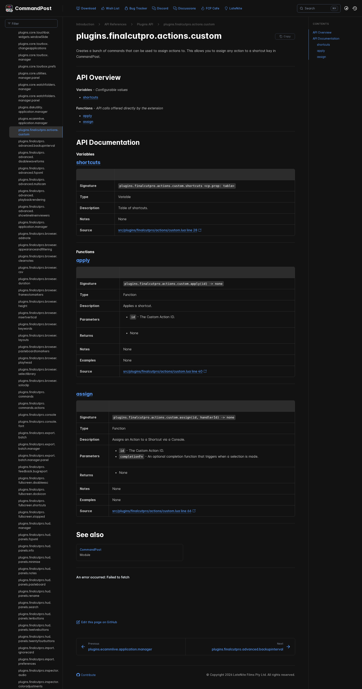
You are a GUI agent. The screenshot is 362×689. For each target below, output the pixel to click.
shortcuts (90, 97)
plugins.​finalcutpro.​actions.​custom (189, 24)
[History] (355, 8)
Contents (321, 23)
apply (87, 116)
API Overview (322, 32)
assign (88, 121)
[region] (31, 359)
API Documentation (326, 38)
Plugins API (145, 24)
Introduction (85, 24)
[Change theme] (346, 8)
